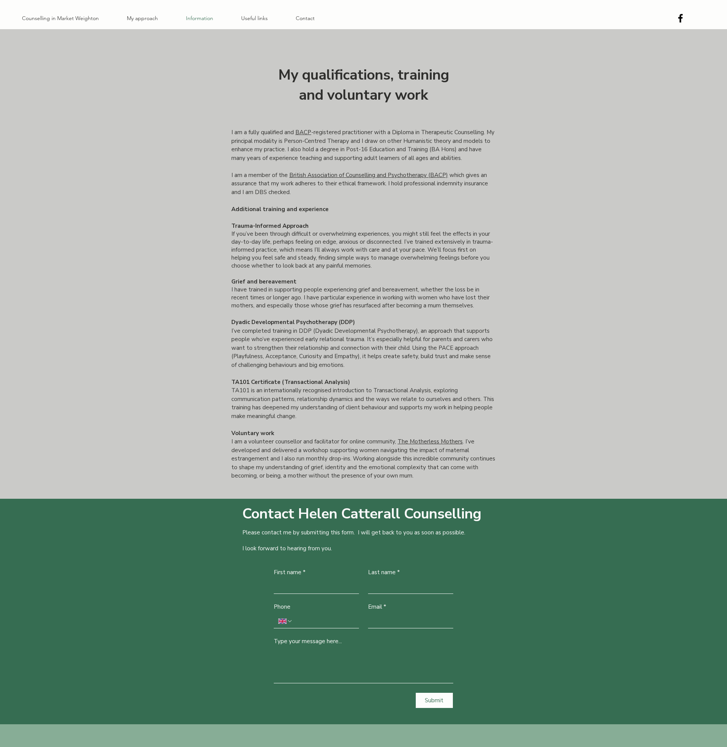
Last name (384, 572)
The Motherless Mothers (430, 441)
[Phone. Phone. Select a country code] (285, 621)
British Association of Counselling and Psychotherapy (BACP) (368, 175)
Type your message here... (308, 641)
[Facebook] (680, 18)
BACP (303, 132)
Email (377, 607)
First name (290, 572)
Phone (282, 607)
